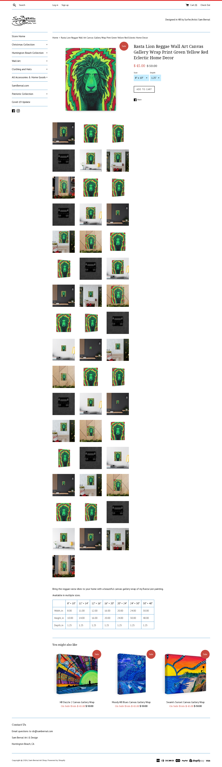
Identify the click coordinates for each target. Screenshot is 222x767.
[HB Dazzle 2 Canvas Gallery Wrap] (77, 674)
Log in (55, 5)
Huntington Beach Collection (30, 52)
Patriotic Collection (30, 93)
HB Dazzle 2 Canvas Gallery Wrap (77, 702)
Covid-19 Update (21, 102)
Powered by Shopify (56, 760)
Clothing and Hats (30, 69)
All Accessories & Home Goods (30, 77)
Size (135, 72)
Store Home (18, 36)
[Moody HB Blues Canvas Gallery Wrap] (131, 674)
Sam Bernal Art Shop (37, 760)
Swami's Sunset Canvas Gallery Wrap (185, 702)
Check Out (205, 5)
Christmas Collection (30, 44)
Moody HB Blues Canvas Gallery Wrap (131, 702)
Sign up (65, 5)
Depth (152, 72)
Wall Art (30, 60)
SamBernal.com (20, 85)
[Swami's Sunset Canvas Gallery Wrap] (185, 674)
